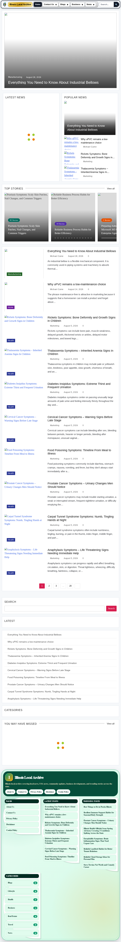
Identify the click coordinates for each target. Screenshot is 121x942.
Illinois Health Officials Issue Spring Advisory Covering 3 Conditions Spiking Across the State (98, 830)
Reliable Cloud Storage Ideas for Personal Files (97, 858)
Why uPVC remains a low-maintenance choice (77, 284)
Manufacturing (15, 77)
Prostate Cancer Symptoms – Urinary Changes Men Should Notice (41, 684)
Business (76, 4)
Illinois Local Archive (20, 4)
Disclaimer (50, 791)
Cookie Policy (63, 791)
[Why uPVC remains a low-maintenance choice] (71, 143)
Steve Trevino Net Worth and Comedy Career (99, 866)
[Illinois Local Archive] (4, 4)
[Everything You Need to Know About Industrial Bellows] (89, 118)
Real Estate (12, 916)
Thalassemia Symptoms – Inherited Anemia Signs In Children (94, 172)
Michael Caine (90, 147)
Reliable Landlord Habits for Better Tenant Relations (98, 850)
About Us (10, 791)
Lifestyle (11, 891)
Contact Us (49, 4)
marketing (87, 161)
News (89, 4)
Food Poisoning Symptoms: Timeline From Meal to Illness (36, 677)
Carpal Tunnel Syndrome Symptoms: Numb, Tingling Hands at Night (41, 691)
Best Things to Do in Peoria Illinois (98, 806)
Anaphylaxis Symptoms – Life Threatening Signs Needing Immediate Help (78, 551)
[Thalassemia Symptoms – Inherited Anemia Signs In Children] (71, 172)
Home (37, 4)
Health (11, 340)
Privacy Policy (36, 791)
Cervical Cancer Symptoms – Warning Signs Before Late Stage (39, 670)
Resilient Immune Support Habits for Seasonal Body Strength (99, 813)
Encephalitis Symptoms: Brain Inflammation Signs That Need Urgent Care (96, 840)
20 (70, 586)
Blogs (63, 4)
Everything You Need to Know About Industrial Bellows (53, 82)
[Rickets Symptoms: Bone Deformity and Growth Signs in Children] (71, 157)
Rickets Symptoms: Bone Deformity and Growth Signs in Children (96, 157)
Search (10, 602)
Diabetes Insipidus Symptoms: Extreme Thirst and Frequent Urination (42, 663)
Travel (10, 924)
